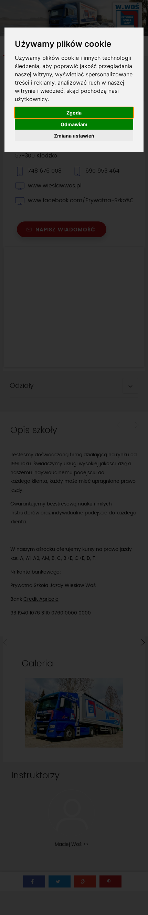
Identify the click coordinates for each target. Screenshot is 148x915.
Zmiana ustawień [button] (74, 136)
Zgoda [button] (74, 113)
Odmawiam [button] (74, 124)
